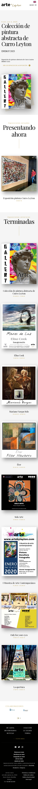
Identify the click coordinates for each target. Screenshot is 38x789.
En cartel (10, 728)
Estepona (22, 767)
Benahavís (16, 767)
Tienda (27, 733)
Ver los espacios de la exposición (15, 65)
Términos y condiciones (28, 772)
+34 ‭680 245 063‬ (10, 781)
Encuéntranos (10, 730)
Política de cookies (28, 775)
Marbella (31, 765)
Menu (32, 5)
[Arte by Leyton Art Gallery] (11, 5)
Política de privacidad (28, 777)
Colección (27, 728)
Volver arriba (20, 738)
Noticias (10, 733)
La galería (27, 730)
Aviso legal (28, 779)
